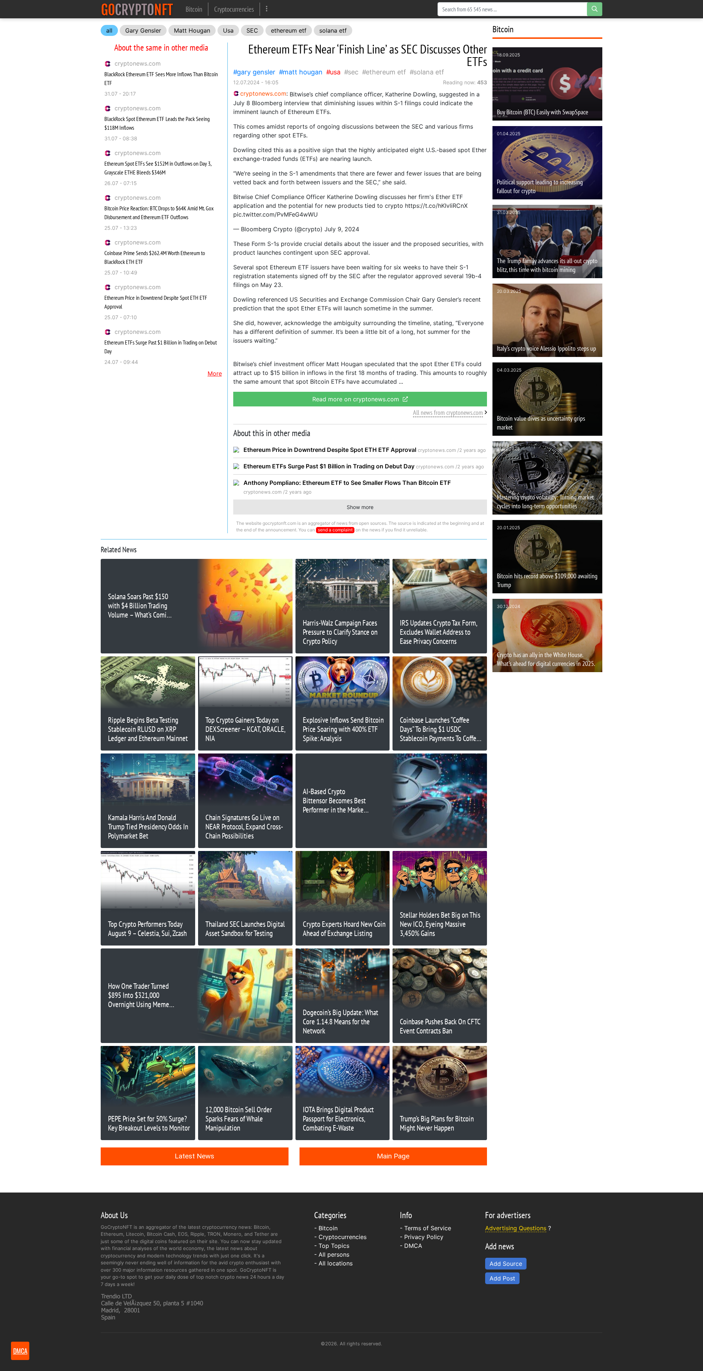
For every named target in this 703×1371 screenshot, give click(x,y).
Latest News (194, 1156)
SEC (252, 30)
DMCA (413, 1245)
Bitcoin (194, 9)
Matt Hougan (192, 30)
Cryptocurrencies (234, 9)
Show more (360, 507)
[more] (267, 9)
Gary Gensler (143, 30)
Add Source (506, 1263)
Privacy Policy (423, 1237)
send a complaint (335, 529)
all (109, 30)
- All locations (333, 1263)
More (215, 373)
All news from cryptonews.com (448, 412)
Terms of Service (427, 1228)
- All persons (331, 1254)
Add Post (502, 1278)
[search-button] (594, 9)
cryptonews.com (138, 63)
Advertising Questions (515, 1228)
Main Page (393, 1156)
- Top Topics (331, 1245)
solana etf (333, 30)
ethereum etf (288, 30)
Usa (228, 30)
